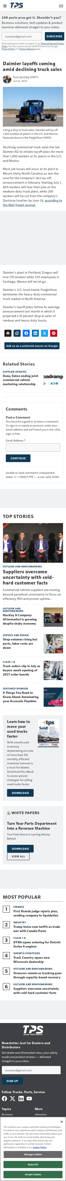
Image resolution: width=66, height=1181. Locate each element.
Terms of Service (27, 48)
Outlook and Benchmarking (22, 566)
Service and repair (16, 635)
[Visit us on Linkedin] (21, 1098)
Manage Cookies (33, 1154)
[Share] (26, 333)
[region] (33, 1149)
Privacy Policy (8, 48)
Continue (18, 458)
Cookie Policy (40, 1147)
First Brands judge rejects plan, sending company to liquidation (35, 913)
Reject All (33, 1164)
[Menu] (5, 5)
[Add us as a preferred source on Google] (17, 333)
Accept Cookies (33, 1174)
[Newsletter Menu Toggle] (61, 5)
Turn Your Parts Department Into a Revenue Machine (31, 826)
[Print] (7, 333)
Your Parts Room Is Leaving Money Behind (28, 836)
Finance (18, 906)
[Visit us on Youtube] (29, 1098)
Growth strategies (26, 953)
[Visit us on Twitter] (13, 1098)
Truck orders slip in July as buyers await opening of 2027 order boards (21, 670)
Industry (19, 922)
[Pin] (53, 333)
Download (20, 793)
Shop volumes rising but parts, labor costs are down (20, 643)
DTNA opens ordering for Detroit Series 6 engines (37, 944)
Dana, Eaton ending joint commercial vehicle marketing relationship (20, 380)
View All (18, 856)
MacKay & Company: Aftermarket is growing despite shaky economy (20, 619)
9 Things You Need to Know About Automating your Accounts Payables (21, 697)
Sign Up (12, 1081)
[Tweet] (44, 333)
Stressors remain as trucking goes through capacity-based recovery (37, 975)
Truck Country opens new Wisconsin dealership (31, 960)
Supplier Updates (14, 371)
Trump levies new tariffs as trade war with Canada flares (36, 929)
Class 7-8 (9, 661)
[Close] (62, 1122)
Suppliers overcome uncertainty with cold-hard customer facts (28, 577)
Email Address (16, 440)
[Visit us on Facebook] (4, 1098)
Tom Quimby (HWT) (25, 77)
